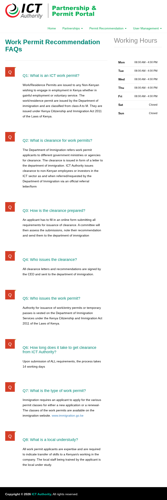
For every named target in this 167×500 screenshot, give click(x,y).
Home (52, 28)
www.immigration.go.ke (68, 415)
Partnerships (71, 28)
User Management (146, 28)
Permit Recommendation (106, 28)
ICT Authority (41, 494)
